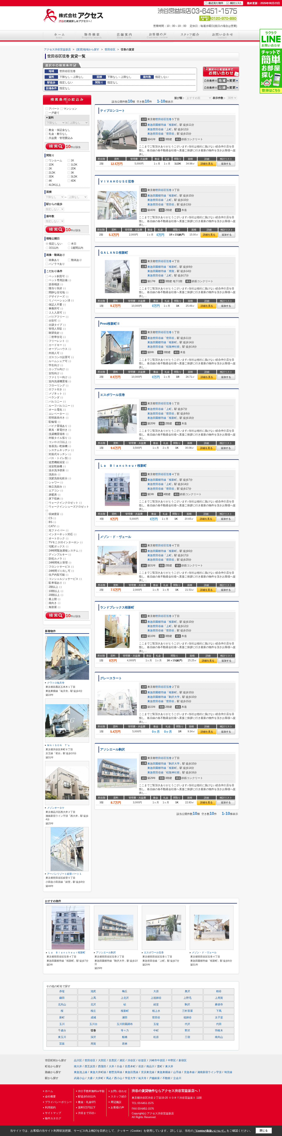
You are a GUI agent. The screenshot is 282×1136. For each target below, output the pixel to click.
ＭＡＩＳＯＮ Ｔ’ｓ (58, 745)
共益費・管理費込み (61, 138)
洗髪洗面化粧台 (60, 478)
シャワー (56, 482)
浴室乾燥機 (57, 466)
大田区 (102, 1060)
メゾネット (57, 393)
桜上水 (156, 1010)
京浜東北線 (147, 1072)
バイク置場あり (60, 425)
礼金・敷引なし (58, 133)
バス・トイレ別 (60, 458)
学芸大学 (130, 1078)
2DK (73, 168)
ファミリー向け (60, 377)
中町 (156, 1030)
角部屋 (54, 607)
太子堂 (219, 1017)
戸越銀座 (154, 1078)
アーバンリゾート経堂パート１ (64, 873)
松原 (156, 1037)
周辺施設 (116, 1102)
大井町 (99, 1078)
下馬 (219, 1010)
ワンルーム (55, 160)
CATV (54, 526)
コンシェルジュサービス (65, 578)
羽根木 (219, 1030)
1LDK (74, 164)
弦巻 (169, 119)
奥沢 (187, 991)
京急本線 (189, 1072)
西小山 (118, 1078)
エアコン (56, 490)
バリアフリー (58, 316)
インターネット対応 (62, 534)
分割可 (54, 320)
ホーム (49, 1091)
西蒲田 (102, 1066)
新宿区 (183, 1060)
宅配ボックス (58, 546)
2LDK (52, 172)
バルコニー (57, 401)
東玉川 (62, 1037)
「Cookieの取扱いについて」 (209, 1130)
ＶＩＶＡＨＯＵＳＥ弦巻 (117, 181)
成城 (93, 1017)
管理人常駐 (57, 328)
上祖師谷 (156, 997)
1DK (51, 164)
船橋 (124, 1037)
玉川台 (93, 1024)
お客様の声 (117, 1107)
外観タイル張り (60, 437)
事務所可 (56, 308)
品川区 (78, 1060)
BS (52, 522)
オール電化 (57, 409)
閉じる (264, 1130)
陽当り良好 (57, 288)
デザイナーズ (58, 296)
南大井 (78, 1066)
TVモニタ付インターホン (66, 542)
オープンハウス (60, 348)
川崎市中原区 (157, 1060)
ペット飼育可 (58, 276)
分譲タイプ (57, 324)
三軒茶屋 (187, 1010)
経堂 (156, 1004)
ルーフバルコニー (61, 405)
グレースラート (111, 678)
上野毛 (188, 997)
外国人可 (56, 353)
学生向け (56, 365)
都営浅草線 (115, 1072)
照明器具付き (58, 417)
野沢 (187, 1030)
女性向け (56, 373)
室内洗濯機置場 (60, 381)
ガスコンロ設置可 (61, 357)
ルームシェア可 (60, 361)
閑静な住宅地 (58, 292)
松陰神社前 (173, 346)
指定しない (55, 243)
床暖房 (54, 494)
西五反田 (90, 1066)
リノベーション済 (61, 300)
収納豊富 (56, 514)
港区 (122, 1060)
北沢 (93, 1004)
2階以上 (55, 586)
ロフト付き (57, 389)
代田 (219, 1024)
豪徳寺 (219, 1004)
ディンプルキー (60, 554)
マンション (70, 108)
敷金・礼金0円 (87, 1102)
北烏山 (62, 1004)
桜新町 (173, 124)
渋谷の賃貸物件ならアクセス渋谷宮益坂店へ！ (166, 1090)
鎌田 (62, 997)
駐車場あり (57, 582)
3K (72, 172)
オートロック (58, 538)
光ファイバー (58, 530)
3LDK (74, 176)
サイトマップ (53, 1113)
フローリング (58, 385)
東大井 (169, 1066)
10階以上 (56, 591)
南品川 (150, 1066)
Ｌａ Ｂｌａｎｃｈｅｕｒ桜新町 (123, 465)
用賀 (171, 271)
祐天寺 (142, 1078)
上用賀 (219, 997)
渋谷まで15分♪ (87, 1113)
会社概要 (50, 1096)
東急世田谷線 (155, 129)
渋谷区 (132, 1060)
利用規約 (50, 1107)
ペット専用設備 (60, 280)
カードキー (57, 345)
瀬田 (124, 1017)
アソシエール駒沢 (112, 749)
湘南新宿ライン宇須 (209, 1072)
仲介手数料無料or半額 (91, 1091)
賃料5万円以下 (87, 1107)
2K (50, 168)
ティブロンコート (112, 110)
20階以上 (56, 594)
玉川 (62, 1024)
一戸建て (54, 112)
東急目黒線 (131, 1072)
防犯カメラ (57, 558)
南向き (54, 603)
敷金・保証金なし (59, 129)
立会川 (177, 1078)
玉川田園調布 (125, 1024)
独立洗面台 (57, 486)
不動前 (166, 1078)
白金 (119, 1066)
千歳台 (62, 1030)
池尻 (93, 991)
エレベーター (58, 413)
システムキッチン (61, 450)
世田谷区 (160, 119)
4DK (73, 180)
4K (50, 180)
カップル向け (58, 369)
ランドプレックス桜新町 (117, 607)
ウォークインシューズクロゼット (67, 508)
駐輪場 (54, 421)
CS (52, 518)
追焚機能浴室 (58, 462)
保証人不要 (57, 304)
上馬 (93, 997)
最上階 (54, 599)
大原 (156, 991)
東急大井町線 (98, 1072)
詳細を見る (207, 163)
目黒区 (113, 1060)
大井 (111, 1066)
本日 (73, 243)
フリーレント (58, 340)
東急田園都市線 (156, 124)
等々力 (125, 1030)
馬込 (108, 1078)
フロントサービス (61, 566)
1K (72, 160)
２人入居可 (57, 312)
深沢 (93, 1037)
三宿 (187, 1037)
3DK (51, 176)
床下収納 (56, 498)
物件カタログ (53, 1118)
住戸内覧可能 (58, 574)
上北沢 (125, 997)
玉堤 (156, 1024)
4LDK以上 (55, 184)
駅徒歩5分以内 (87, 1096)
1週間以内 (77, 247)
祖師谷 (188, 1017)
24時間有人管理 (60, 562)
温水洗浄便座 (58, 470)
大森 (90, 1078)
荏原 (141, 1066)
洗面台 (54, 474)
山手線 (177, 1072)
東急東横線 (164, 1072)
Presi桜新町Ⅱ (110, 323)
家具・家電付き (60, 429)
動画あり (76, 260)
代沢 (187, 1024)
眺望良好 (56, 332)
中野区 (172, 1060)
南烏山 (219, 1037)
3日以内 (53, 247)
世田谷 (170, 133)
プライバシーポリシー (58, 1102)
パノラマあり (57, 263)
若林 (124, 1043)
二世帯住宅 (57, 336)
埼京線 (228, 1072)
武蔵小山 (79, 1078)
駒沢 (187, 1004)
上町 (169, 129)
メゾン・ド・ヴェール (115, 536)
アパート (54, 108)
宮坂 (62, 1043)
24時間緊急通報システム (65, 550)
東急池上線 (80, 1072)
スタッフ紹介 (119, 1096)
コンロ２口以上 (60, 442)
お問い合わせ (119, 1091)
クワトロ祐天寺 (55, 682)
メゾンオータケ (55, 807)
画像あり (54, 260)
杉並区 (142, 1060)
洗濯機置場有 (58, 433)
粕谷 (219, 991)
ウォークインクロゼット (65, 502)
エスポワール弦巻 (112, 394)
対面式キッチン (60, 454)
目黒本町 (130, 1066)
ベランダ (56, 397)
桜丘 (93, 1010)
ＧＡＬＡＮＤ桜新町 (114, 252)
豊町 (159, 1066)
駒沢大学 (174, 696)
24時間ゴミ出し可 (61, 570)
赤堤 (62, 991)
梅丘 (124, 991)
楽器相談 (56, 284)
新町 (62, 1017)
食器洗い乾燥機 (60, 446)
